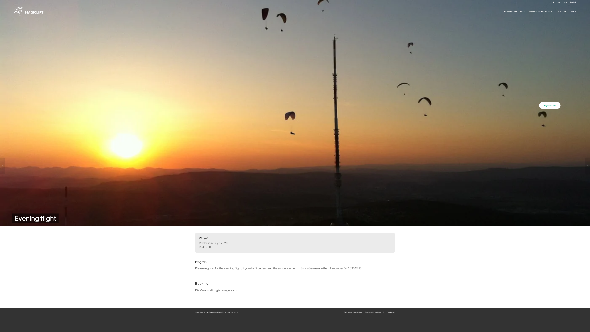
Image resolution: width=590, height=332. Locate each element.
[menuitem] (556, 2)
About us (556, 2)
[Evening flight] (2, 166)
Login (565, 2)
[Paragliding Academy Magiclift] (29, 11)
